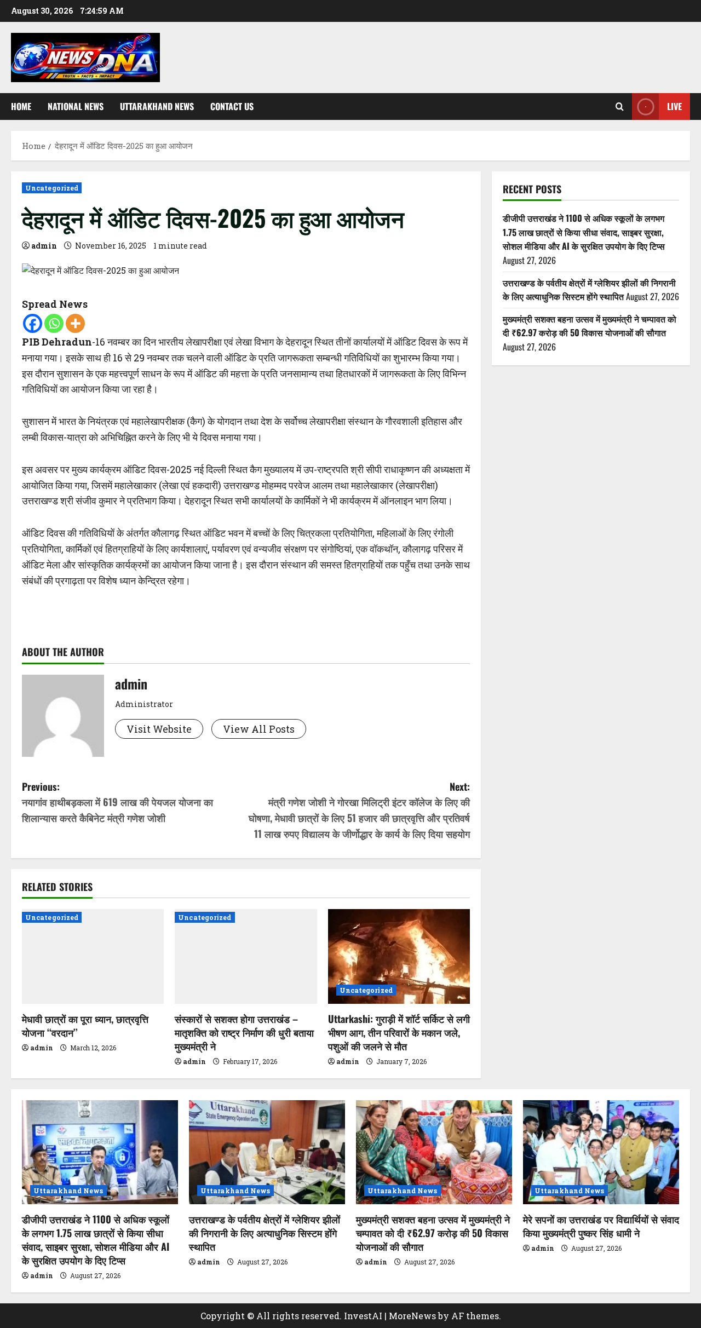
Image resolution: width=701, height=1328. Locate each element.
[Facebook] (32, 323)
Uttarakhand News (157, 106)
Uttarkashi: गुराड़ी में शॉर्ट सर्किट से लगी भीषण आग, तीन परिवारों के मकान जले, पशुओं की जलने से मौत (399, 1032)
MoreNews (412, 1315)
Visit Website (159, 728)
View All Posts (259, 728)
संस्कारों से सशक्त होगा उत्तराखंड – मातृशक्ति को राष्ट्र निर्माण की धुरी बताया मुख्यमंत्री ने (244, 1032)
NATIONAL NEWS (76, 106)
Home (21, 106)
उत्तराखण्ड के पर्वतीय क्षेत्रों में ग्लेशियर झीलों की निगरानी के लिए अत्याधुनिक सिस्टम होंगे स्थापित (589, 289)
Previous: (117, 802)
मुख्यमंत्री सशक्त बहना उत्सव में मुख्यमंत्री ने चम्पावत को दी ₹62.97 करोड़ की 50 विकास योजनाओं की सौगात (589, 326)
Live (674, 106)
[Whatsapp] (54, 323)
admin (44, 245)
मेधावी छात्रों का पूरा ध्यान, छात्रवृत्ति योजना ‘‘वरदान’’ (85, 1025)
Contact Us (232, 106)
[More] (75, 323)
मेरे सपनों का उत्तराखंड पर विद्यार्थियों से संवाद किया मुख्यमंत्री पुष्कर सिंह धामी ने (601, 1226)
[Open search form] (620, 106)
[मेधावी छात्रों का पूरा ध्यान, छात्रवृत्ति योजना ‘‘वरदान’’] (93, 956)
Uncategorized (51, 187)
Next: (359, 810)
